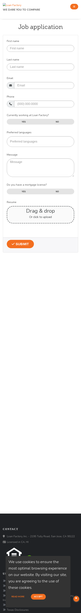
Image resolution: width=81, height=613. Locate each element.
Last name (13, 59)
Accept (38, 596)
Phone (10, 96)
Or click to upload (40, 217)
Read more (17, 596)
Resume (11, 202)
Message (12, 155)
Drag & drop (40, 210)
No (57, 122)
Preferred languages (19, 132)
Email (10, 78)
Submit (22, 244)
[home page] (12, 4)
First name (13, 41)
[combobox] (40, 141)
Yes (24, 122)
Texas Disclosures (18, 610)
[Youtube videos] (76, 599)
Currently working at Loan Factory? (28, 115)
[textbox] (40, 141)
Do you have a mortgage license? (27, 185)
